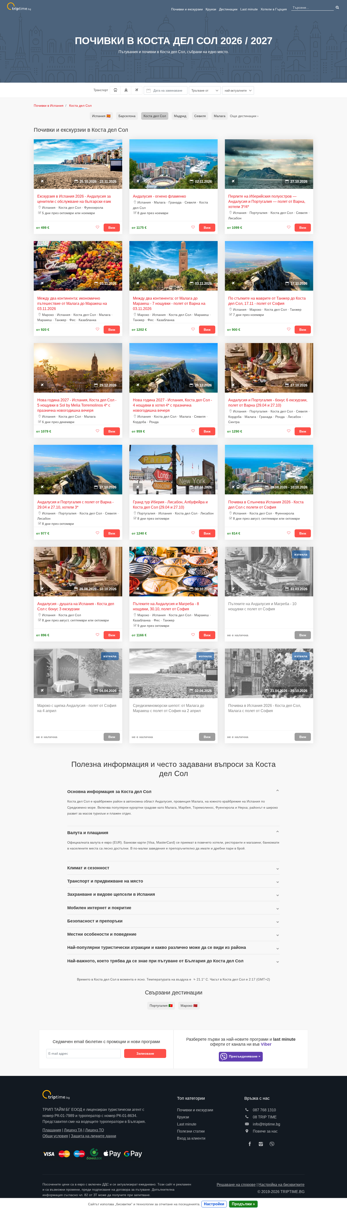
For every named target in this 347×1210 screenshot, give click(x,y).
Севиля (200, 116)
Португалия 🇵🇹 (161, 1005)
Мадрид (180, 116)
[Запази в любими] (97, 227)
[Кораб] (126, 90)
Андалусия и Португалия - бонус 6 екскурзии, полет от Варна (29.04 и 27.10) (267, 402)
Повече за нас (265, 1131)
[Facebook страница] (250, 1144)
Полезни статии (191, 1131)
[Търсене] (337, 7)
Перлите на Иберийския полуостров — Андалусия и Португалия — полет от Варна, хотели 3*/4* (266, 201)
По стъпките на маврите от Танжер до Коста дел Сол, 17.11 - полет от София (267, 301)
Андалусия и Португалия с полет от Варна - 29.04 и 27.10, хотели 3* (75, 504)
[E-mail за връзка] (247, 1124)
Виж (111, 227)
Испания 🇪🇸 (101, 116)
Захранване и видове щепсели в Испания (111, 894)
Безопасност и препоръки (95, 920)
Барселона (126, 116)
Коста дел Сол (155, 116)
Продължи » (243, 1204)
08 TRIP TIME (264, 1117)
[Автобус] (115, 90)
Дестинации (228, 9)
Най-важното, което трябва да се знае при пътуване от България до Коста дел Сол (155, 960)
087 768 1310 (264, 1110)
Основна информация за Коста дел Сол (109, 791)
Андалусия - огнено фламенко (159, 196)
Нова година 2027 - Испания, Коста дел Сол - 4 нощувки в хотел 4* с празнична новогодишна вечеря (172, 405)
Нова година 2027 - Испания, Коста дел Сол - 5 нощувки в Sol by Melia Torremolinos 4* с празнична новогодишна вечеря (76, 405)
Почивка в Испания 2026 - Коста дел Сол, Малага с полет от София (264, 708)
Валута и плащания (87, 832)
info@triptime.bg (266, 1124)
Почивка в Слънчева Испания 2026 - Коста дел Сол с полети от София (266, 504)
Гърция (274, 9)
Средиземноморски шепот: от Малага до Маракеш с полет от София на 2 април (168, 708)
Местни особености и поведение (101, 934)
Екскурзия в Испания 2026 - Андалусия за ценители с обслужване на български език (74, 199)
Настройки (214, 1204)
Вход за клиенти (191, 1138)
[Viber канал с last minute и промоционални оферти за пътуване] (273, 1144)
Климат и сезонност (88, 867)
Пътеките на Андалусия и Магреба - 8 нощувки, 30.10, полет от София (166, 606)
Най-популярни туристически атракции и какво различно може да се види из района (156, 947)
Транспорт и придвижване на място (105, 881)
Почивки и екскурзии (187, 9)
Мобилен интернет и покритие (99, 907)
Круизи (211, 9)
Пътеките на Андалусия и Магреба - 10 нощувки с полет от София (262, 606)
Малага (219, 116)
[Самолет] (136, 90)
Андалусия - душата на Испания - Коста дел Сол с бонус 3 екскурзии (75, 606)
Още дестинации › (244, 116)
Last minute (249, 9)
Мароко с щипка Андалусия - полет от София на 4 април (76, 708)
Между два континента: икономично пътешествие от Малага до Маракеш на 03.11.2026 (72, 303)
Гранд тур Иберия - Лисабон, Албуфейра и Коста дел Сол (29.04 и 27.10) (170, 504)
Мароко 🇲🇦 (189, 1005)
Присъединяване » (244, 1056)
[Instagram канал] (262, 1144)
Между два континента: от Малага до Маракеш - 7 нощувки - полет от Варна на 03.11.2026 (169, 303)
